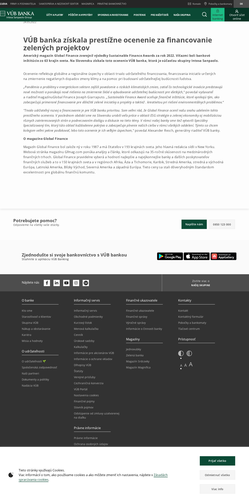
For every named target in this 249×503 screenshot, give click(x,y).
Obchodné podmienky (88, 316)
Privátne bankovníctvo (111, 3)
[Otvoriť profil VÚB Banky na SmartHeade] (86, 283)
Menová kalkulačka (86, 329)
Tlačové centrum (189, 329)
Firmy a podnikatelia (23, 3)
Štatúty (78, 371)
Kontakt (197, 3)
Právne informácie (86, 438)
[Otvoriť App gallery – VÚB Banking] (223, 256)
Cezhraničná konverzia (88, 383)
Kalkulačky (81, 347)
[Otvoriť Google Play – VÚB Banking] (170, 256)
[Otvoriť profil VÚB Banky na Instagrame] (76, 283)
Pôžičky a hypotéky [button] (80, 15)
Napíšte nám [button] (194, 224)
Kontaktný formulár (190, 316)
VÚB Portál (81, 389)
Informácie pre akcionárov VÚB (94, 353)
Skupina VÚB (30, 323)
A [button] (181, 365)
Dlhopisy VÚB (82, 365)
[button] (204, 14)
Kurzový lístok (83, 323)
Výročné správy (136, 323)
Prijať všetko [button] (217, 461)
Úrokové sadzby (84, 341)
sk (241, 3)
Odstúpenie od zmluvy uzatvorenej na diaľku (96, 415)
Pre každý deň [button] (159, 15)
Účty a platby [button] (54, 15)
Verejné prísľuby (84, 377)
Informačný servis (85, 310)
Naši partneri (30, 373)
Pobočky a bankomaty (192, 323)
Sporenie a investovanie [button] (113, 15)
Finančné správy (136, 316)
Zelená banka (135, 355)
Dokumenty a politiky (35, 379)
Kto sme (27, 310)
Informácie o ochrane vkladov (93, 359)
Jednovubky (133, 349)
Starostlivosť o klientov (36, 316)
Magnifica (88, 3)
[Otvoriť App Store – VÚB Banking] (197, 256)
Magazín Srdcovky (137, 361)
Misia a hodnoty (32, 341)
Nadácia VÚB (30, 385)
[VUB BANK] (17, 14)
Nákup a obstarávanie (36, 329)
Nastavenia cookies (86, 395)
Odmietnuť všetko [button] (217, 475)
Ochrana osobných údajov (91, 444)
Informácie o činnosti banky (144, 329)
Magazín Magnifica (138, 367)
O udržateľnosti (32, 361)
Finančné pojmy (84, 401)
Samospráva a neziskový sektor (58, 3)
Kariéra (26, 335)
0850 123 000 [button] (222, 224)
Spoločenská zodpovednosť (39, 367)
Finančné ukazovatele (140, 310)
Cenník (78, 335)
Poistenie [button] (140, 15)
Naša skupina (182, 15)
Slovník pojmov (83, 407)
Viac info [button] (217, 489)
